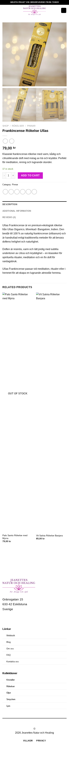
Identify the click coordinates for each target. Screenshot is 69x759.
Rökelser (18, 126)
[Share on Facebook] (11, 191)
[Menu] (4, 10)
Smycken (10, 699)
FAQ (8, 655)
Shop (5, 126)
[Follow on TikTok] (17, 619)
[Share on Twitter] (17, 191)
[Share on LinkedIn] (34, 191)
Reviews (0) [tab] (9, 217)
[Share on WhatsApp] (5, 191)
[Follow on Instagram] (11, 619)
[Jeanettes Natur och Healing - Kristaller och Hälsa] (34, 10)
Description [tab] (9, 204)
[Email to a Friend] (22, 191)
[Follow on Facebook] (5, 619)
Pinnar (31, 126)
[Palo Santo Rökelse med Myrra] (17, 412)
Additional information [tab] (16, 211)
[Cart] (63, 10)
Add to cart (30, 175)
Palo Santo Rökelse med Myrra (14, 537)
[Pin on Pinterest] (28, 191)
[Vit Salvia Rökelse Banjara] (51, 412)
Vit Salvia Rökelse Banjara (49, 535)
